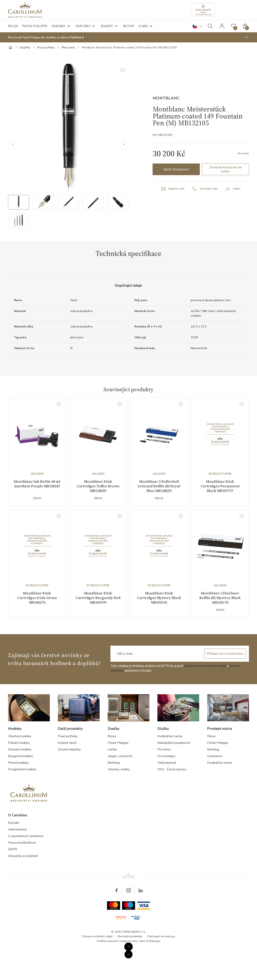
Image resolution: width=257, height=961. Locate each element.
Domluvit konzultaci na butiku (225, 169)
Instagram (128, 890)
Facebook (116, 890)
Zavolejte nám (209, 189)
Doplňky (83, 26)
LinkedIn (141, 890)
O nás (143, 26)
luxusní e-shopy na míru (122, 941)
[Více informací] (128, 947)
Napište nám (176, 189)
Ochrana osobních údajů (97, 936)
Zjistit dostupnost (176, 169)
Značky (107, 26)
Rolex (13, 26)
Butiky (129, 26)
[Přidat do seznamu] (124, 70)
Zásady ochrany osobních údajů (205, 666)
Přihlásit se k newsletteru (225, 653)
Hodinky (58, 26)
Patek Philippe (34, 26)
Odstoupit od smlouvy (161, 936)
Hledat (210, 26)
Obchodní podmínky (129, 936)
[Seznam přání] (59, 405)
